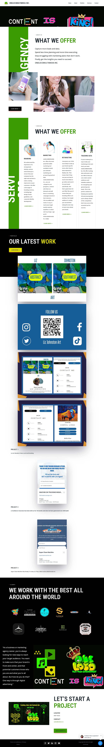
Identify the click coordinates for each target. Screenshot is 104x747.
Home (69, 3)
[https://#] (15, 612)
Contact (96, 3)
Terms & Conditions (15, 742)
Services (89, 3)
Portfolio (82, 3)
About (75, 3)
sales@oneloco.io (58, 722)
